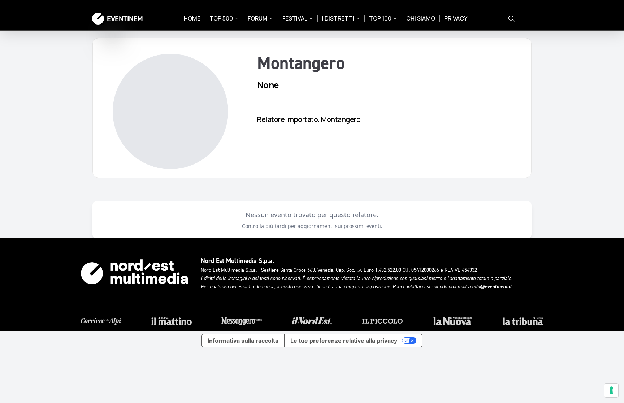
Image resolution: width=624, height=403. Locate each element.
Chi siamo (420, 18)
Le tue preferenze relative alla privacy (343, 340)
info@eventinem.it (492, 286)
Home (192, 18)
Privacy (455, 18)
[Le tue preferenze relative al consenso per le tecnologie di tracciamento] (611, 390)
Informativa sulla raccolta (243, 340)
